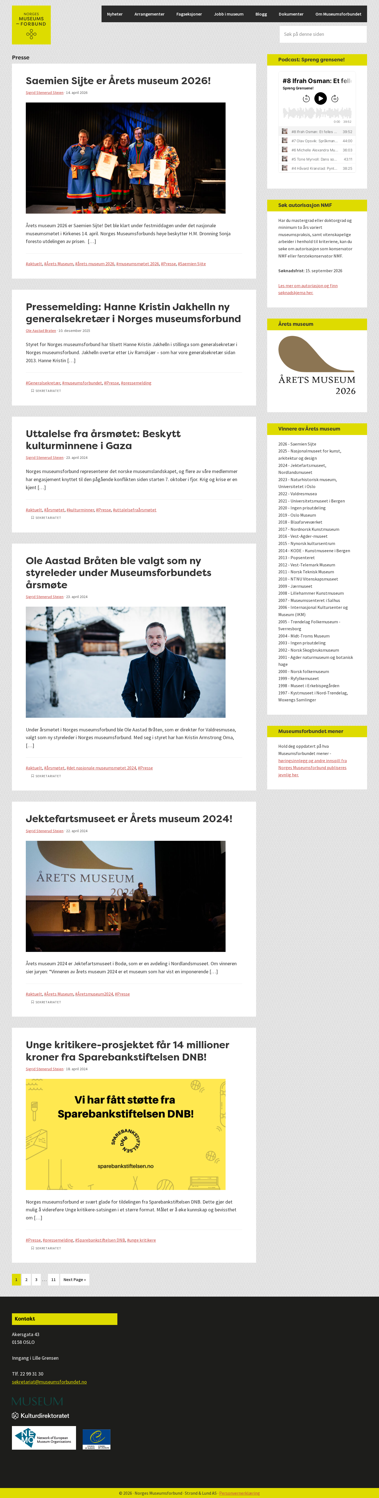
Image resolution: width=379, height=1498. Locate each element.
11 (55, 1279)
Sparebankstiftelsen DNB (101, 1240)
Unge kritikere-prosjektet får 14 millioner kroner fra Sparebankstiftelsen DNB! (127, 1050)
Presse (169, 263)
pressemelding (137, 383)
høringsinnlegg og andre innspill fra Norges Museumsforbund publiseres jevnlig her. (312, 767)
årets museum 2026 (95, 263)
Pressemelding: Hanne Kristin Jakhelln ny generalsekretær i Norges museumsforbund (133, 312)
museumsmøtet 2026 (138, 263)
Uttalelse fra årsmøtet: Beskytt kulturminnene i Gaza (103, 439)
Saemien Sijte (193, 263)
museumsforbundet (83, 383)
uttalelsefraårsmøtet (135, 509)
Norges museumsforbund (31, 25)
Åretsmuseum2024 (95, 994)
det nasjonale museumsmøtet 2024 (102, 768)
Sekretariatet (48, 391)
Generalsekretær (44, 383)
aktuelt (35, 263)
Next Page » (74, 1281)
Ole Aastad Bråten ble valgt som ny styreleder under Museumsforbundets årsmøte (118, 572)
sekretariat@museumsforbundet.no (49, 1382)
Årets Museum (59, 263)
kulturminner (81, 509)
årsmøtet (55, 509)
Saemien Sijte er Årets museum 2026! (118, 80)
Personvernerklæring (239, 1493)
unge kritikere (142, 1240)
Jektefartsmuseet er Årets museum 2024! (130, 818)
